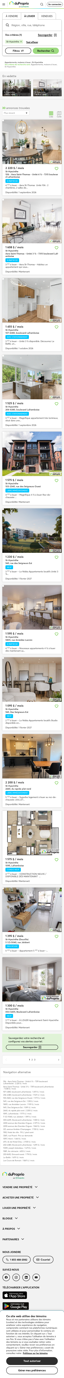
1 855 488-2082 (18, 1259)
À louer (29, 16)
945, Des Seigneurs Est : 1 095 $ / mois (19, 1107)
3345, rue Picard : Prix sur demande (18, 1135)
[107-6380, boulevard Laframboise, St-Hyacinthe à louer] (32, 300)
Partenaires (10, 1239)
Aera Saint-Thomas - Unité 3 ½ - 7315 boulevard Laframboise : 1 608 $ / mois (28, 1088)
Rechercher (43, 50)
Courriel (45, 1259)
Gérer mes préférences (32, 1370)
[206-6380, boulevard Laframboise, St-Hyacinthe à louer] (32, 377)
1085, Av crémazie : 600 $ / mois (16, 1151)
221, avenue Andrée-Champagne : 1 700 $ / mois (23, 1129)
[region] (32, 1344)
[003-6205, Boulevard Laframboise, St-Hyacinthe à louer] (32, 979)
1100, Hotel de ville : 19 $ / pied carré (18, 1132)
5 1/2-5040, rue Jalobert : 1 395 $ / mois (19, 1117)
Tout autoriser (32, 1361)
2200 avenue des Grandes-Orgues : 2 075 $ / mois (24, 1123)
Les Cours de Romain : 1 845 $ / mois (18, 1160)
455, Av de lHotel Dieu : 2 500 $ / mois (19, 1142)
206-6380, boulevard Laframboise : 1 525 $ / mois (23, 1095)
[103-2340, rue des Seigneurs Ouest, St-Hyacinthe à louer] (32, 454)
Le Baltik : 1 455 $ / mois (13, 1157)
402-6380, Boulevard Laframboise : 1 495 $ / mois (24, 1145)
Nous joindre (11, 1252)
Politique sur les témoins (35, 1353)
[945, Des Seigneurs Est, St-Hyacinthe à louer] (32, 679)
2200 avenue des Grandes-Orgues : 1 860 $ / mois (24, 1126)
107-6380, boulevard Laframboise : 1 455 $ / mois (23, 1092)
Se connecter (54, 4)
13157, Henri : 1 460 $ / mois (14, 1139)
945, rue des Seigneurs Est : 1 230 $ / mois (20, 1101)
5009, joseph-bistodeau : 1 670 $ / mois (19, 1148)
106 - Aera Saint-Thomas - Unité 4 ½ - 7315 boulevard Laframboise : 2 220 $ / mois (25, 1082)
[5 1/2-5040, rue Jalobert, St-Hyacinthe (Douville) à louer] (32, 910)
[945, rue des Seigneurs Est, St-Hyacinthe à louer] (32, 530)
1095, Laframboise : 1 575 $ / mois (17, 1113)
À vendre (12, 16)
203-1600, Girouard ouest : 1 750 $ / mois (20, 1154)
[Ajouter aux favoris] (57, 168)
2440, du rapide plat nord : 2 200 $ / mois (20, 1110)
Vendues (47, 16)
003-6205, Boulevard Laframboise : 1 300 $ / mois (24, 1120)
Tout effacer (32, 42)
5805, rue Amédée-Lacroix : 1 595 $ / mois (21, 1104)
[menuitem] (32, 1187)
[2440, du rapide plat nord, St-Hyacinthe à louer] (32, 756)
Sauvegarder (30, 1047)
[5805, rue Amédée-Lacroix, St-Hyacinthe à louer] (32, 607)
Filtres (16, 50)
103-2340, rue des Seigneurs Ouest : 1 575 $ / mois (24, 1098)
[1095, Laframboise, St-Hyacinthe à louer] (32, 833)
